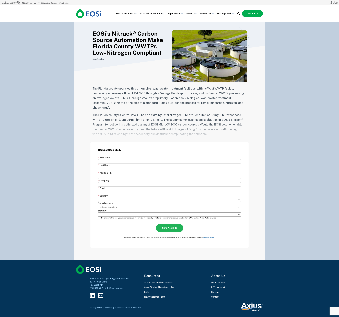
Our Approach (224, 13)
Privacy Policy (96, 308)
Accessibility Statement (113, 308)
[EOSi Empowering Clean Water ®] (88, 13)
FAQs (146, 292)
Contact (215, 297)
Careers (215, 292)
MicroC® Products (125, 13)
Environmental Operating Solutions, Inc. (109, 278)
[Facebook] (109, 295)
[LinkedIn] (92, 295)
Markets (190, 13)
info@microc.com (113, 288)
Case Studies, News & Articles (159, 287)
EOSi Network (218, 287)
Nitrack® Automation (151, 13)
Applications (173, 13)
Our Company (218, 282)
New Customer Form (154, 297)
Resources (205, 13)
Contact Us (252, 13)
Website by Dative (133, 308)
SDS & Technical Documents (158, 282)
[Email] (100, 295)
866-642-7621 (97, 288)
